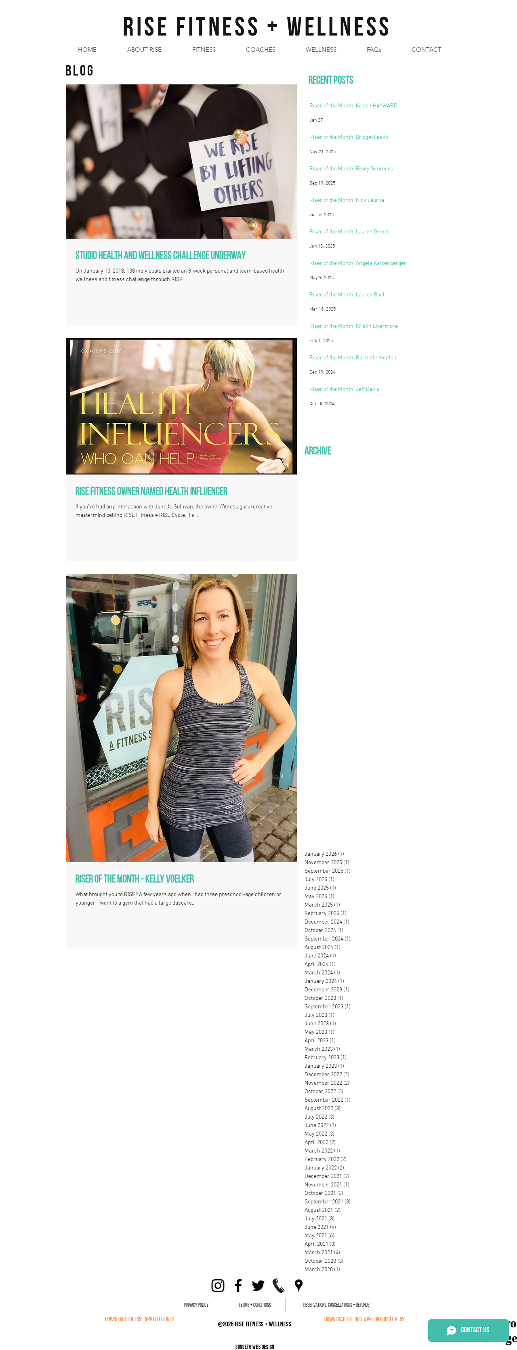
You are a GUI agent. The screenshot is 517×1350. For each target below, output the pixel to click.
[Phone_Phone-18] (278, 1285)
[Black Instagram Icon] (218, 1285)
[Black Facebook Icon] (238, 1285)
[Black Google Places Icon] (298, 1285)
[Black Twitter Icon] (258, 1285)
